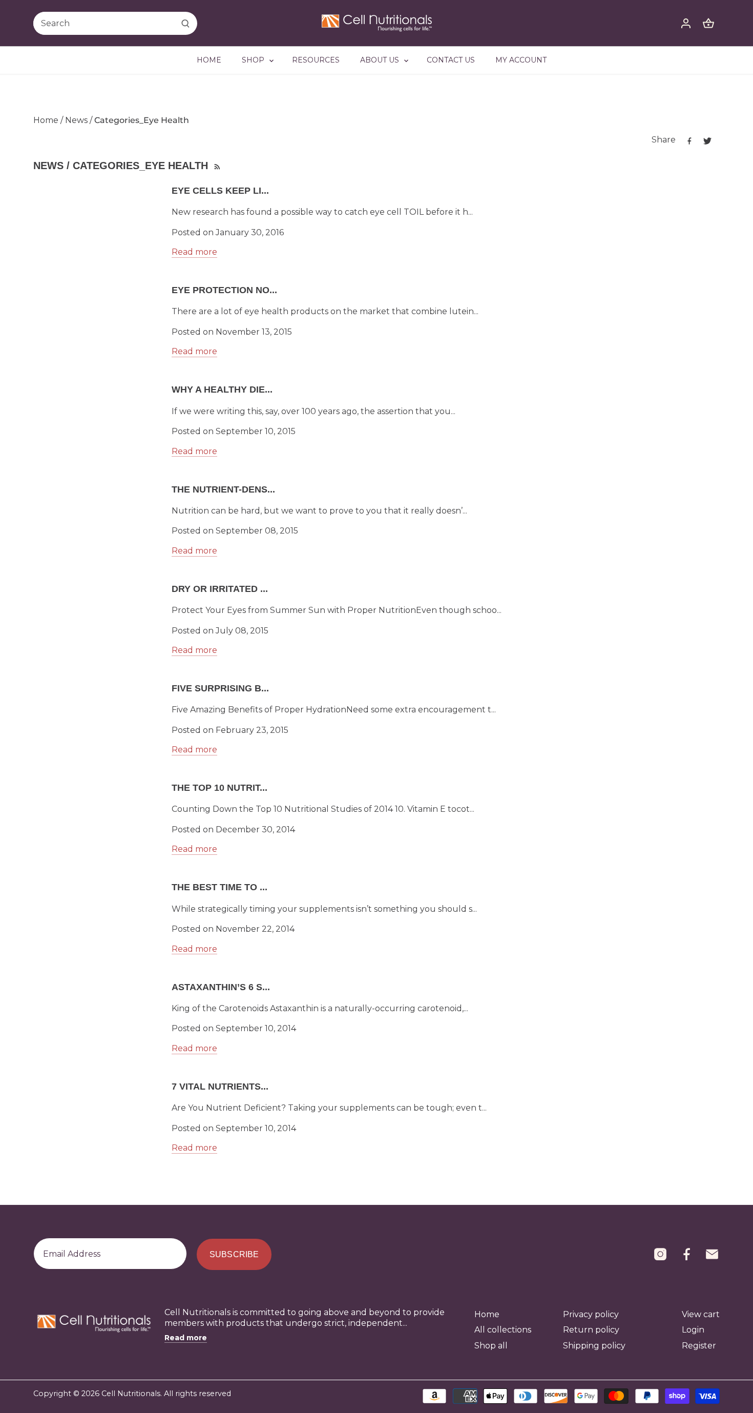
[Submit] (185, 23)
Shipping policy (594, 1345)
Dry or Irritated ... (220, 589)
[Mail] (712, 1254)
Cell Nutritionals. (131, 1393)
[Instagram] (660, 1254)
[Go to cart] (708, 23)
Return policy (591, 1330)
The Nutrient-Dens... (223, 489)
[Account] (686, 23)
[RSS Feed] (216, 165)
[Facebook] (686, 1254)
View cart (701, 1314)
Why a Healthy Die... (222, 389)
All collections (502, 1330)
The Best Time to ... (219, 887)
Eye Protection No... (224, 290)
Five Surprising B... (220, 688)
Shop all (491, 1345)
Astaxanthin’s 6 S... (221, 987)
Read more (194, 252)
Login (693, 1330)
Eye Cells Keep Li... (220, 191)
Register (699, 1345)
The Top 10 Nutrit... (219, 788)
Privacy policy (591, 1314)
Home (486, 1314)
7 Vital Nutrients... (220, 1086)
